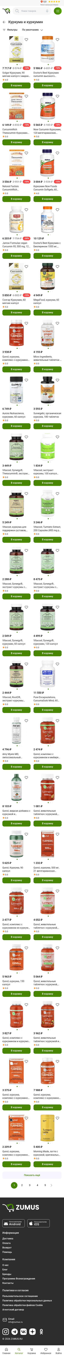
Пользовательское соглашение (20, 1296)
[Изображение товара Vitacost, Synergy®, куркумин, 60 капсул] (16, 617)
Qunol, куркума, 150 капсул (13, 983)
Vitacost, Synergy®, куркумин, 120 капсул (45, 642)
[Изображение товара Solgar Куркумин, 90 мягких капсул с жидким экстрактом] (16, 49)
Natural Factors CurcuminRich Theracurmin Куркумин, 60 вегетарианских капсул (15, 188)
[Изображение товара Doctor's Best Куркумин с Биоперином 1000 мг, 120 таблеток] (47, 220)
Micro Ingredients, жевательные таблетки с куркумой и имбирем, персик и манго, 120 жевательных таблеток (47, 358)
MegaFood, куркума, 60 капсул (46, 301)
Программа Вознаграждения (18, 1278)
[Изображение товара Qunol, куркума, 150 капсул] (16, 958)
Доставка (7, 1238)
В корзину (16, 85)
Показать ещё (32, 1175)
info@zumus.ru (15, 1322)
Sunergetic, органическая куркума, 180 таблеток (47, 415)
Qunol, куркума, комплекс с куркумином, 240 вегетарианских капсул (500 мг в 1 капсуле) (47, 1096)
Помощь (7, 1252)
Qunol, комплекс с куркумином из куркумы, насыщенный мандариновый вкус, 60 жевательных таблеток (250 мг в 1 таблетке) (16, 926)
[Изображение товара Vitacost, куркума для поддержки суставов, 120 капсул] (16, 503)
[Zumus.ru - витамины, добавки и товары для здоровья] (6, 11)
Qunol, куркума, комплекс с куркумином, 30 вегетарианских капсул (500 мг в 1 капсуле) (16, 1153)
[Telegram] (14, 1331)
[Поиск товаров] (17, 11)
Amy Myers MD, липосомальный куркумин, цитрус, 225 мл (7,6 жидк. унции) (14, 756)
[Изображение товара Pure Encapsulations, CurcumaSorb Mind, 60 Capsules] (47, 674)
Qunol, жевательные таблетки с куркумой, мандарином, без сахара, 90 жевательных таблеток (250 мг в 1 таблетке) (47, 926)
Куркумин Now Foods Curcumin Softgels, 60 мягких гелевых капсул (46, 188)
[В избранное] (26, 39)
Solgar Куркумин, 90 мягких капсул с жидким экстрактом (16, 74)
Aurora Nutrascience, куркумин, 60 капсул (13, 415)
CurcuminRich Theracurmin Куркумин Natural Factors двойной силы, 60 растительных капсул (15, 131)
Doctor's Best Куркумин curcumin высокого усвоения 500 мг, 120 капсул (46, 74)
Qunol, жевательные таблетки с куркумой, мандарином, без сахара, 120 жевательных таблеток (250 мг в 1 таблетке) (47, 983)
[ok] (41, 1331)
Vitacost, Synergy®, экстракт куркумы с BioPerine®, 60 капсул (14, 585)
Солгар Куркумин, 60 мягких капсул (14, 301)
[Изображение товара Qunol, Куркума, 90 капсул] (16, 844)
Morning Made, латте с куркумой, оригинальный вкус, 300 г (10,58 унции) (47, 1153)
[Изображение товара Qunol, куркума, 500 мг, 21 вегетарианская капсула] (47, 844)
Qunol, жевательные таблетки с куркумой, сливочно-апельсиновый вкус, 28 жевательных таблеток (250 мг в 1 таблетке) (47, 812)
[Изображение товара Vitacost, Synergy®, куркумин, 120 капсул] (47, 617)
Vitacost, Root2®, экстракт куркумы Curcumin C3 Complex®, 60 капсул (15, 699)
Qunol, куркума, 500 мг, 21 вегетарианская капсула (46, 869)
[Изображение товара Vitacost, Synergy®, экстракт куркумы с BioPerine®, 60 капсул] (16, 560)
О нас (5, 1265)
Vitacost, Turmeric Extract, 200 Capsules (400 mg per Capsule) (47, 529)
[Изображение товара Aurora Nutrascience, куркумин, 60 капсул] (16, 390)
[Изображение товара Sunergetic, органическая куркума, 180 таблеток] (47, 390)
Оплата (6, 1243)
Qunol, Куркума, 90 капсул (12, 869)
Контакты (8, 1283)
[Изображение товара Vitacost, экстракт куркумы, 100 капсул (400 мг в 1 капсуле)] (47, 447)
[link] (4, 22)
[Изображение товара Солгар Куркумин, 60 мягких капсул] (16, 276)
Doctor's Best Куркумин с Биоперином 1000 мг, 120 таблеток (47, 245)
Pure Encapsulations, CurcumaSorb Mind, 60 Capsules (45, 699)
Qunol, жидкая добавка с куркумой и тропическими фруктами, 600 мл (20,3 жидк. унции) (16, 812)
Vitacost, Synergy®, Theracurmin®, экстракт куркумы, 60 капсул (15, 472)
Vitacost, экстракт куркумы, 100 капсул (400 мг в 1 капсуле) (45, 472)
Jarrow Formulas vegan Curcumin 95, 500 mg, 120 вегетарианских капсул (16, 245)
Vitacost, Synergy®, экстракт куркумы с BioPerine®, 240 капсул (46, 585)
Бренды (6, 1274)
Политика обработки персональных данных (27, 1300)
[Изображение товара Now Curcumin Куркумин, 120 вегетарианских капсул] (47, 106)
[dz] (32, 1331)
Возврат (7, 1247)
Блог (5, 1269)
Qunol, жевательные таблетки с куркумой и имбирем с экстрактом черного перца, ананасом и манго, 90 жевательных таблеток (47, 1039)
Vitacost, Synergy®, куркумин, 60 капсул (13, 642)
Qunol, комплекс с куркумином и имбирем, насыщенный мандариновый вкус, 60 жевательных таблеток (47, 756)
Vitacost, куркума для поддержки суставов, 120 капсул (14, 529)
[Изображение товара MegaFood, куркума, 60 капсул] (47, 276)
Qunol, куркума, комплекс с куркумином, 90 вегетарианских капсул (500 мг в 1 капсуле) (16, 358)
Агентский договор (13, 1309)
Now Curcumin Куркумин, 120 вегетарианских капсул (47, 131)
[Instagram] (5, 1331)
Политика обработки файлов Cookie (22, 1305)
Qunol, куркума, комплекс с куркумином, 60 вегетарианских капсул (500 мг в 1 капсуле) (16, 1096)
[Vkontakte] (23, 1331)
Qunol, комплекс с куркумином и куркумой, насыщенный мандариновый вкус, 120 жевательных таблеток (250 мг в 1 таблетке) (16, 1039)
